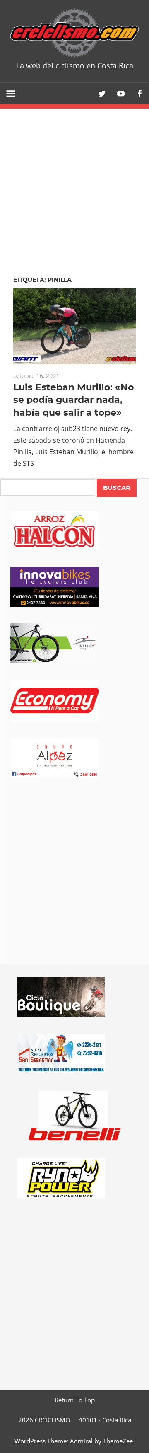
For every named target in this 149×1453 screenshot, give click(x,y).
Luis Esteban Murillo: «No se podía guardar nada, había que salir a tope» (73, 400)
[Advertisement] (74, 882)
